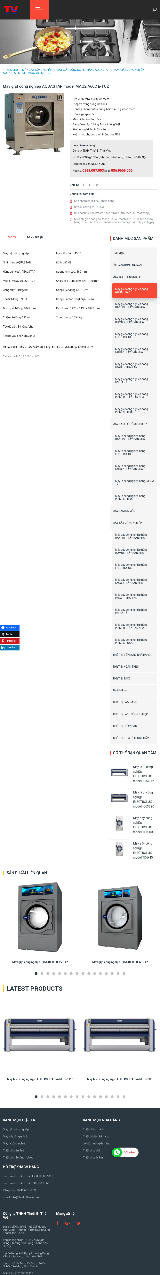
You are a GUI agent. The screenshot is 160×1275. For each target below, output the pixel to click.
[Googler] (90, 184)
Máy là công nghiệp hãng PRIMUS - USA (130, 497)
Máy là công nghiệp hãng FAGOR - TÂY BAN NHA (130, 467)
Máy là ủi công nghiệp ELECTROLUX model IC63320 (120, 1079)
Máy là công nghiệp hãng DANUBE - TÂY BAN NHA (130, 437)
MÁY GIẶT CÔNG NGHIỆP (37, 69)
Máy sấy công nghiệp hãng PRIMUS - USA (131, 641)
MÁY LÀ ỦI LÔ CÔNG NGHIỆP (130, 424)
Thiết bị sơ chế (91, 1150)
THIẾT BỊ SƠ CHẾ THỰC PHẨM (131, 738)
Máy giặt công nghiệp (16, 1129)
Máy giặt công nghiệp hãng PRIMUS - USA (131, 410)
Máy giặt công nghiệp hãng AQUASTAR (83, 69)
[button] (36, 973)
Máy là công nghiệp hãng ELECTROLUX (130, 452)
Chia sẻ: (75, 184)
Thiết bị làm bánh (93, 1129)
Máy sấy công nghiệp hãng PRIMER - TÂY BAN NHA (131, 626)
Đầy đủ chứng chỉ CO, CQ (89, 207)
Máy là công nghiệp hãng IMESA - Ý (134, 482)
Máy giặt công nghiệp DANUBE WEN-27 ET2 (40, 962)
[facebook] (84, 184)
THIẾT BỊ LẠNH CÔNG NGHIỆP (130, 714)
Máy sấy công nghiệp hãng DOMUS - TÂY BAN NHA (131, 551)
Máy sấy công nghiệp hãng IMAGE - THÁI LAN (131, 596)
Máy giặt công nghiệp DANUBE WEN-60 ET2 (120, 962)
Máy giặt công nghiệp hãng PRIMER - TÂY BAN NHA (131, 395)
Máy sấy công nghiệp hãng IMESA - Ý (131, 611)
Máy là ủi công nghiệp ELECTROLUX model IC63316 (40, 1079)
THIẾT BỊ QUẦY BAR (125, 726)
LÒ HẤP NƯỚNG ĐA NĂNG (128, 265)
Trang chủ (10, 69)
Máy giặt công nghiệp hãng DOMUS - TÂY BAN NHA (131, 320)
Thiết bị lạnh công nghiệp (18, 1157)
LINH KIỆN (118, 253)
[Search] (154, 10)
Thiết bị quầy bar (93, 1157)
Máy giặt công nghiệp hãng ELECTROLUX (131, 335)
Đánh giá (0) (35, 237)
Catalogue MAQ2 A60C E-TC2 (21, 356)
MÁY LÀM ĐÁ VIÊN (124, 510)
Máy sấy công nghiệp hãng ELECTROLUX (131, 566)
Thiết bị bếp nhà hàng (96, 1136)
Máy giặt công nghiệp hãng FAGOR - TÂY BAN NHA (131, 350)
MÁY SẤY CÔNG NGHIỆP (127, 522)
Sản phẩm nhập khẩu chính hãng (94, 200)
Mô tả (12, 237)
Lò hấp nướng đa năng (96, 1143)
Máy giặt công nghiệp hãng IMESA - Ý (131, 380)
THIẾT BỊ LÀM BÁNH (125, 702)
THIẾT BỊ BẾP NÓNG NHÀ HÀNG (131, 654)
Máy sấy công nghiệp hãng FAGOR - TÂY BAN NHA (131, 581)
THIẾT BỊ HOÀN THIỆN (126, 666)
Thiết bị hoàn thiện (14, 1150)
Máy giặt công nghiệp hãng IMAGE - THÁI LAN (131, 365)
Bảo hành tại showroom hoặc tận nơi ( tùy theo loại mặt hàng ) (112, 213)
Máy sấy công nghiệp (15, 1136)
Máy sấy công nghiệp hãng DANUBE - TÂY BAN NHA (131, 536)
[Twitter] (97, 184)
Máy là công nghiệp (14, 1143)
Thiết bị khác (120, 690)
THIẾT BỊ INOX (121, 678)
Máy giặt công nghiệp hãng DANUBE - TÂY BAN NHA (131, 305)
